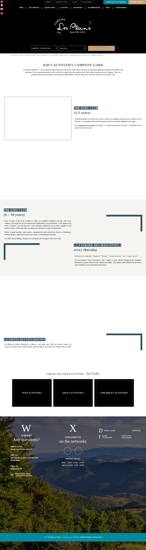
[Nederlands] (1, 10)
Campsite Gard (17, 55)
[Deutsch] (1, 14)
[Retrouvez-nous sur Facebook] (67, 450)
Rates (108, 7)
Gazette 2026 (61, 2)
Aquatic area (50, 7)
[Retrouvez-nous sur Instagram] (78, 450)
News (48, 2)
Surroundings (121, 7)
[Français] (1, 6)
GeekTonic (76, 537)
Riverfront (77, 7)
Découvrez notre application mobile (23, 475)
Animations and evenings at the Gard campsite (46, 55)
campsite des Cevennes (86, 125)
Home (21, 7)
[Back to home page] (73, 26)
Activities (64, 7)
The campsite (34, 7)
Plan (74, 2)
